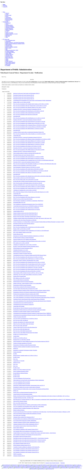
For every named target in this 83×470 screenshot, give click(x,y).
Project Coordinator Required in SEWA (20, 371)
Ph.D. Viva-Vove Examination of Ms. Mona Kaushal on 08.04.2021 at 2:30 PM (28, 269)
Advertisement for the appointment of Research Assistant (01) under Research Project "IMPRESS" (32, 313)
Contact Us (7, 20)
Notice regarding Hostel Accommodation (21, 279)
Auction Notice (16, 336)
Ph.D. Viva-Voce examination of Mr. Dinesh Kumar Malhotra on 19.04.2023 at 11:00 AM (30, 170)
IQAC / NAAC (8, 48)
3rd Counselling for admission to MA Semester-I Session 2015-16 (26, 450)
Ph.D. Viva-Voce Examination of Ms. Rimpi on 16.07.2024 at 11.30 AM (27, 146)
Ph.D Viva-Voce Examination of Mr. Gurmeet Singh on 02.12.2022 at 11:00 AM (28, 188)
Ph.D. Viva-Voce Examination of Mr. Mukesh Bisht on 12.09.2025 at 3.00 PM (28, 128)
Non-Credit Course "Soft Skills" (19, 415)
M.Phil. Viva (15, 390)
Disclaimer (63, 462)
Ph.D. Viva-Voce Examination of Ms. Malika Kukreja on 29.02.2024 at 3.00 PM (28, 149)
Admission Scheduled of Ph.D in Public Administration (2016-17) (26, 424)
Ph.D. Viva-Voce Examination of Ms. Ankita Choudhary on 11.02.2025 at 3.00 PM (29, 133)
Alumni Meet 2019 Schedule (18, 306)
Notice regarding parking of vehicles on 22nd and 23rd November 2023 (27, 153)
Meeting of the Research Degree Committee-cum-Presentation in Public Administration (30, 404)
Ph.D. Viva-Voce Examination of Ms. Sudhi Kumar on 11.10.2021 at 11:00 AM (28, 258)
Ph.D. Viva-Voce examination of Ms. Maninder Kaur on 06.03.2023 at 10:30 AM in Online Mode (32, 176)
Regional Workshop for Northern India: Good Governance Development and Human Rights (31, 388)
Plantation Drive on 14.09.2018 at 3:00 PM (21, 339)
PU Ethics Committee (9, 51)
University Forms (8, 55)
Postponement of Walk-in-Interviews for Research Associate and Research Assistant (29, 309)
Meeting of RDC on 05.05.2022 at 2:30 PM (21, 228)
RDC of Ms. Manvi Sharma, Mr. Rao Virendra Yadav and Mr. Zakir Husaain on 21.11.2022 (31, 191)
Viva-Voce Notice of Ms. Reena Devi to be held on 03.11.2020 (25, 288)
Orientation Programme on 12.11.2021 (20, 249)
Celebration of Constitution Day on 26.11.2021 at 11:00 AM (24, 244)
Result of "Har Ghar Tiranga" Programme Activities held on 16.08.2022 (27, 216)
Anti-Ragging (8, 41)
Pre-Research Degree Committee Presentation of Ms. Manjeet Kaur (26, 408)
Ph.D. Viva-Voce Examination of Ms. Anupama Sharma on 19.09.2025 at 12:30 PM (29, 126)
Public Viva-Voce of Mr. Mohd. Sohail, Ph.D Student (23, 323)
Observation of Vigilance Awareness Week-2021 (22, 253)
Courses (6, 14)
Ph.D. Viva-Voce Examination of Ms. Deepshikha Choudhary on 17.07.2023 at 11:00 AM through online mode (34, 163)
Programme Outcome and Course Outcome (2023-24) (23, 98)
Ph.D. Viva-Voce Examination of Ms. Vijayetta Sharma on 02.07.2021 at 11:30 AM (29, 264)
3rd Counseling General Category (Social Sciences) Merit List (25, 425)
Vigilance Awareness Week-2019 (19, 316)
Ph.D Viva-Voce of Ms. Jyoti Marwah (20, 320)
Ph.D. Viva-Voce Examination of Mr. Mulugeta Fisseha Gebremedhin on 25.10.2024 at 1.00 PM (31, 139)
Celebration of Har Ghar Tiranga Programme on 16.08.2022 (24, 220)
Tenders (6, 60)
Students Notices (8, 34)
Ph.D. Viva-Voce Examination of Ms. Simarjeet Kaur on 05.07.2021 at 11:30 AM (29, 262)
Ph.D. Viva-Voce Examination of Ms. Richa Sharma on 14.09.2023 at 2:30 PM (28, 158)
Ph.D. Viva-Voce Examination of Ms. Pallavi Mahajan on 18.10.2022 (26, 197)
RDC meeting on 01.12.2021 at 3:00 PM (21, 242)
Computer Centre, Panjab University (52, 462)
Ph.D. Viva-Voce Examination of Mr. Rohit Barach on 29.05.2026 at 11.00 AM (28, 110)
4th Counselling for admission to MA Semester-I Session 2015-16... (26, 448)
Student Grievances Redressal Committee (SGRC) (15, 43)
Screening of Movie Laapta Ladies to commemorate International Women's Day (28, 132)
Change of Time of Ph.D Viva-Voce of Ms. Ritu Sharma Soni (25, 327)
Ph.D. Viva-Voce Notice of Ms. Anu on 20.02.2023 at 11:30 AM (25, 179)
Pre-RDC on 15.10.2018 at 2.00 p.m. (20, 334)
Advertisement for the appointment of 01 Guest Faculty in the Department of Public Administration (32, 100)
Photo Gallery (8, 64)
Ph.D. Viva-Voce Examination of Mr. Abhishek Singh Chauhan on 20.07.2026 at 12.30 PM (30, 103)
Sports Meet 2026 (16, 116)
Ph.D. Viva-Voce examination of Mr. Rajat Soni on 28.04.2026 (25, 114)
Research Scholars (8, 19)
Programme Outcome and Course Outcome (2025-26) (23, 95)
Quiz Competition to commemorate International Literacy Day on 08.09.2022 (28, 204)
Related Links (5, 21)
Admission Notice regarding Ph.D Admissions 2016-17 (24, 417)
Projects (6, 16)
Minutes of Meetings (9, 29)
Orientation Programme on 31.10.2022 (20, 195)
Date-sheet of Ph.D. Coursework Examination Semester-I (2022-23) (26, 162)
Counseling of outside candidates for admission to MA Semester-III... (26, 446)
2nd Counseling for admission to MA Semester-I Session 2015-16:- (26, 452)
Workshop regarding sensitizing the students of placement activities (26, 346)
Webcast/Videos (8, 44)
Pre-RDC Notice (16, 357)
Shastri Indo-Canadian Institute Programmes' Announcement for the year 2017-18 (29, 385)
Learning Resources (9, 28)
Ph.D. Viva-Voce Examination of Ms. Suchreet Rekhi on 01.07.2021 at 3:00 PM (28, 265)
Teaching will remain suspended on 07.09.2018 (22, 343)
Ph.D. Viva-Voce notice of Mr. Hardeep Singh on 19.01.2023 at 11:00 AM (27, 183)
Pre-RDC (15, 353)
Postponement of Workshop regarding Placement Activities (24, 344)
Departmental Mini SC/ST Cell (19, 202)
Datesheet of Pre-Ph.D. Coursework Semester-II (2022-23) (24, 151)
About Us (7, 13)
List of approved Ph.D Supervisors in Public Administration (24, 420)
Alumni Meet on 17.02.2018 (18, 360)
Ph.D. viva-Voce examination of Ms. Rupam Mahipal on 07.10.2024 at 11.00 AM (29, 140)
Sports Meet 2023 (16, 174)
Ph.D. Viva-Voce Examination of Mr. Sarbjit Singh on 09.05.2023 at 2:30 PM (28, 169)
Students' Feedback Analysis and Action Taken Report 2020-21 (25, 214)
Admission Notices (9, 25)
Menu (4, 11)
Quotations (7, 30)
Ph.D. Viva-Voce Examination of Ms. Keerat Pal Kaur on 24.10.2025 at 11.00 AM (29, 121)
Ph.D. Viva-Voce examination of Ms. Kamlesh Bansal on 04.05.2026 (26, 112)
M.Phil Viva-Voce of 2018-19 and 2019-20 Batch (22, 198)
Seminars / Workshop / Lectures (11, 33)
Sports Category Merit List (18, 427)
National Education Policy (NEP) (11, 50)
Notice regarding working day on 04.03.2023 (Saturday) (24, 177)
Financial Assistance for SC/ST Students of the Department (24, 239)
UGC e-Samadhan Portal (10, 40)
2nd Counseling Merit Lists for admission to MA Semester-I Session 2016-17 (28, 431)
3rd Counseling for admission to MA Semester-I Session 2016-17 (25, 429)
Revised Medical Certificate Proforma (20, 373)
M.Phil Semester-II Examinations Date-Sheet (22, 251)
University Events (8, 45)
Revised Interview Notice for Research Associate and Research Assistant (27, 308)
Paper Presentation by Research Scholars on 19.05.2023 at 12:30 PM (26, 167)
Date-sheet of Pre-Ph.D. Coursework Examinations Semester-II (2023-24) (27, 137)
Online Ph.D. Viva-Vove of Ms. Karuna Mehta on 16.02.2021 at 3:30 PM (27, 274)
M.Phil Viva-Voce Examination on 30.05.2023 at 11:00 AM (24, 165)
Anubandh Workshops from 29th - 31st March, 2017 (23, 397)
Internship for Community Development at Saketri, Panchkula (25, 350)
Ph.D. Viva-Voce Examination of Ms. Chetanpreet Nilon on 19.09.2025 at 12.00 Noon (30, 125)
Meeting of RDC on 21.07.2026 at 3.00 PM (21, 102)
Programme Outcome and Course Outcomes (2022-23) (23, 154)
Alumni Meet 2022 (17, 193)
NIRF (6, 49)
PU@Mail (5, 5)
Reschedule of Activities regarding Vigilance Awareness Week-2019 (26, 311)
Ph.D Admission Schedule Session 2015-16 (21, 443)
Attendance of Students (9, 27)
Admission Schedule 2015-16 (19, 455)
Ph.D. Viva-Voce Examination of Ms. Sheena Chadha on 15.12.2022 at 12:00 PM (29, 186)
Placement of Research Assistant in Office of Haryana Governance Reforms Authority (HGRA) (31, 290)
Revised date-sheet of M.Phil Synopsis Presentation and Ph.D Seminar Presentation (29, 181)
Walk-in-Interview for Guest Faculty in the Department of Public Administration (28, 380)
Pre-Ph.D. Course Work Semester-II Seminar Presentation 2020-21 (26, 246)
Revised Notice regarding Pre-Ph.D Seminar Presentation (24, 286)
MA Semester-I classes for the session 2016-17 (22, 436)
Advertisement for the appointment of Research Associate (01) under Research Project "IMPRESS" (32, 315)
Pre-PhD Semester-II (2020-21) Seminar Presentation (23, 237)
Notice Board (8, 22)
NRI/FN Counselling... (17, 454)
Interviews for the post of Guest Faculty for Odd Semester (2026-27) (26, 93)
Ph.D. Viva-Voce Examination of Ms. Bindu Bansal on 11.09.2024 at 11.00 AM (28, 144)
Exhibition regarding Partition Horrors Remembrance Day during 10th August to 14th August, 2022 (32, 218)
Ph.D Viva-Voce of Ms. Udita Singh (20, 325)
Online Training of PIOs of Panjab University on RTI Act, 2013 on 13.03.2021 (28, 272)
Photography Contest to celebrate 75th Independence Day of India (26, 260)
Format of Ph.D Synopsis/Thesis (19, 276)
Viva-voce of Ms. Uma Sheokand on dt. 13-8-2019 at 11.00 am (25, 318)
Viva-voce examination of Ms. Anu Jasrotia (21, 381)
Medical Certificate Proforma (18, 410)
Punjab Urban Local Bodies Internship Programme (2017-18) (25, 392)
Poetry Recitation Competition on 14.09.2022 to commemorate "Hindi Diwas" (28, 200)
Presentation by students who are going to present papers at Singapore (26, 387)
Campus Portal (10, 63)
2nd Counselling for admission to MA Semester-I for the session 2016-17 (27, 434)
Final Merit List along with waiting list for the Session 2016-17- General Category (29, 441)
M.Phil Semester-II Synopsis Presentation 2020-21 (23, 248)
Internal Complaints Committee (11, 46)
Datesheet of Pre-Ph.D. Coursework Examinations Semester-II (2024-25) (27, 119)
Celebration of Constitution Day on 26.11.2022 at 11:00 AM (24, 190)
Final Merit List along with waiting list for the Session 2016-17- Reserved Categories (29, 439)
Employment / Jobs (9, 56)
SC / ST (6, 31)
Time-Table (7, 36)
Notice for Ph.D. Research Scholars (20, 401)
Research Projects (8, 18)
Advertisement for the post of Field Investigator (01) (23, 302)
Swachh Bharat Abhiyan (10, 52)
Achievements (8, 17)
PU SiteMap (7, 65)
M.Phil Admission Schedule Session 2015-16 (22, 445)
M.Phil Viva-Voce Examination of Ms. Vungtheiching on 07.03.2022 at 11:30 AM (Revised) (31, 230)
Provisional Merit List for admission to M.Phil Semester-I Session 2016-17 (27, 418)
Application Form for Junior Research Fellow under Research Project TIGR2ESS (29, 299)
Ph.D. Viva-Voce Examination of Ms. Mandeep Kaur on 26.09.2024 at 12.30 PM (29, 142)
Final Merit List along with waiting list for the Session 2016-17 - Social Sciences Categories (30, 438)
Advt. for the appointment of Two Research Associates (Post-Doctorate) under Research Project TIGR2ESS (34, 297)
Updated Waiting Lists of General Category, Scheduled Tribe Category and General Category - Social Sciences (34, 432)
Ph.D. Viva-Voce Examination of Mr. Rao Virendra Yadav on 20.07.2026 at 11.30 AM (29, 105)
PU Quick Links (6, 39)
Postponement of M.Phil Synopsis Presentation (22, 285)
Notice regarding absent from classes (20, 225)
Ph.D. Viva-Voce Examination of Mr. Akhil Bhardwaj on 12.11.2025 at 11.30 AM (29, 118)
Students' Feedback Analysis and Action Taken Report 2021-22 (25, 213)
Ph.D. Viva (15, 359)
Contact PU (5, 6)
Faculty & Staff (8, 15)
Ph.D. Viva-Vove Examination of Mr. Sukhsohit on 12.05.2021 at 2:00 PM (27, 267)
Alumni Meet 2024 (17, 135)
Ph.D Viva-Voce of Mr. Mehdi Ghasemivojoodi (22, 330)
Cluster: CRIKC (8, 53)
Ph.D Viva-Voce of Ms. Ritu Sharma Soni (21, 329)
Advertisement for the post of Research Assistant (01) (23, 304)
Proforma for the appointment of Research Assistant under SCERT (26, 293)
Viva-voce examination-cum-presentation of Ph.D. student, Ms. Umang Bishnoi (28, 406)
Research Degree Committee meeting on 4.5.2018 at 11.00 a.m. (25, 355)
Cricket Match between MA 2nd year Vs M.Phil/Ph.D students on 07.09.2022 (28, 205)
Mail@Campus (10, 62)
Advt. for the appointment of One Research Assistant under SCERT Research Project (29, 295)
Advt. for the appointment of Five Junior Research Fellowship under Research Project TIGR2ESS (32, 300)
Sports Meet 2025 (16, 130)
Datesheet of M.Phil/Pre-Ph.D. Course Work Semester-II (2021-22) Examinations (29, 184)
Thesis (6, 37)
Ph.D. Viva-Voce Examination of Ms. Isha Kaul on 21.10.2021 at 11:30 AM (28, 257)
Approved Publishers (9, 26)
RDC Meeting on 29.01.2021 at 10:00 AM (21, 278)
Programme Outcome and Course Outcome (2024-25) (23, 96)
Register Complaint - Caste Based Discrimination (14, 42)
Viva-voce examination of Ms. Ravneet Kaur (22, 378)
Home (4, 4)
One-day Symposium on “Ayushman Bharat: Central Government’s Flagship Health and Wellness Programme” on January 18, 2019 (38, 221)
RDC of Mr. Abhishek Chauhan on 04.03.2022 (22, 232)
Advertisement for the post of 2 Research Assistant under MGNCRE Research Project (29, 255)
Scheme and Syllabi (9, 32)
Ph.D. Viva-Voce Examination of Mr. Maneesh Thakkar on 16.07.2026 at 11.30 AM (29, 107)
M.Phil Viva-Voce (16, 362)
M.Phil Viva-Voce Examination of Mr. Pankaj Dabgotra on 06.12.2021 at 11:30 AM (29, 241)
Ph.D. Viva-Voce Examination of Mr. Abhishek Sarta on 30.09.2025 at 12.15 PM (28, 123)
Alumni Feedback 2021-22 (18, 211)
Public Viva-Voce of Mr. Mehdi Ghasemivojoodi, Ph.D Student (25, 332)
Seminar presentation (17, 351)
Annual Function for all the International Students (22, 394)
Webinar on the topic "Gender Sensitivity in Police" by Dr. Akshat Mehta (27, 283)
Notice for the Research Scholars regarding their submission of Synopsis (27, 413)
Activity (6, 24)
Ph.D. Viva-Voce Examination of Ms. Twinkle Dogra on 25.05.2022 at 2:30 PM (28, 227)
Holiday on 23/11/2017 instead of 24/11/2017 (22, 369)
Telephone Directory (9, 54)
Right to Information (9, 57)
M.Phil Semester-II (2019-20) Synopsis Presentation (23, 281)
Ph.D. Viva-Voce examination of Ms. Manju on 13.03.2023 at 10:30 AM (27, 172)
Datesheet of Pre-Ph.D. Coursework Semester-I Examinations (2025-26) (27, 109)
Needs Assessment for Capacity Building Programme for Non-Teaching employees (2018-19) (31, 341)
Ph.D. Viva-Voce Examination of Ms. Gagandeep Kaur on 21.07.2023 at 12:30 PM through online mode (33, 160)
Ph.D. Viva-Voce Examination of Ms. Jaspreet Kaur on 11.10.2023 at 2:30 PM (28, 156)
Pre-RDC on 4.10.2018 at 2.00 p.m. (20, 337)
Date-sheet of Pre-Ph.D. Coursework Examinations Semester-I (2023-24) (27, 147)
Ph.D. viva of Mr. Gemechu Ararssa (20, 403)
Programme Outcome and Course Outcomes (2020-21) (23, 223)
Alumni (6, 58)
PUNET (9, 61)
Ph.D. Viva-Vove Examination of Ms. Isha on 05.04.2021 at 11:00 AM (26, 271)
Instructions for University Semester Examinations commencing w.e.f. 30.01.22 (28, 235)
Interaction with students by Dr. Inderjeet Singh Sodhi (23, 322)
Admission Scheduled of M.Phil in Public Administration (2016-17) (26, 422)
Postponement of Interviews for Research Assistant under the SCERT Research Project (30, 292)
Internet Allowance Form (18, 234)
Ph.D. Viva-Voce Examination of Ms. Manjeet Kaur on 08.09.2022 (26, 207)
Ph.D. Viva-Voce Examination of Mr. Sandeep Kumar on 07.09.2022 (26, 209)
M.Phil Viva (15, 348)
